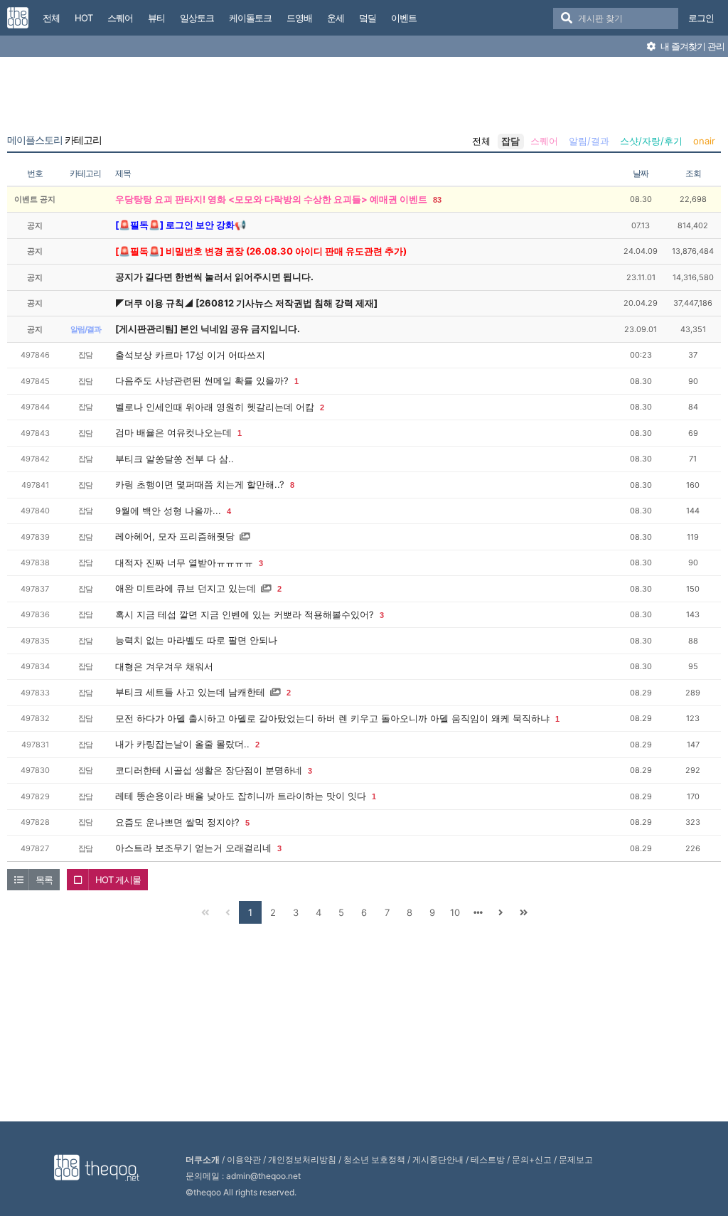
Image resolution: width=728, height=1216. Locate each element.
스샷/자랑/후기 (651, 140)
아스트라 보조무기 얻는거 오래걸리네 (193, 847)
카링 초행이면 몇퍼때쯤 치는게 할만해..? (199, 484)
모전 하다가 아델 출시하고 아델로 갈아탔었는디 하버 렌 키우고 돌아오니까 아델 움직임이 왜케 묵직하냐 (332, 718)
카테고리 (54, 140)
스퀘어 (544, 140)
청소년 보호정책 (374, 1159)
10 (455, 912)
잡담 (510, 140)
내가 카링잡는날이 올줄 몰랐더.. (182, 744)
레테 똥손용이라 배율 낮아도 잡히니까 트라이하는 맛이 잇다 (240, 795)
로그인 (701, 17)
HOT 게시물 (118, 879)
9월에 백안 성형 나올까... (168, 510)
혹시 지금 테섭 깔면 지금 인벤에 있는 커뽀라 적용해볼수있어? (244, 614)
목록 (44, 879)
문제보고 (576, 1159)
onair (704, 140)
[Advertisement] (364, 98)
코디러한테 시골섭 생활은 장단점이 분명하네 (208, 770)
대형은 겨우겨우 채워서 (164, 666)
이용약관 (244, 1159)
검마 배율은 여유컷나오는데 (173, 432)
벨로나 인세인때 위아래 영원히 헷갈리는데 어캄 (214, 406)
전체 (481, 140)
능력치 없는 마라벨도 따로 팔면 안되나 (196, 640)
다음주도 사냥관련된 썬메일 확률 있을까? (202, 380)
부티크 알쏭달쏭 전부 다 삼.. (174, 458)
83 (437, 200)
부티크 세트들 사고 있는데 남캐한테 (190, 692)
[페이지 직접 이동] (477, 912)
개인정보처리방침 (302, 1159)
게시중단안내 (438, 1159)
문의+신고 (532, 1159)
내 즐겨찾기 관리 (691, 46)
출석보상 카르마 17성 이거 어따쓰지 (190, 355)
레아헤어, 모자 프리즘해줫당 (175, 536)
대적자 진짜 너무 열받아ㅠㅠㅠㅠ (184, 562)
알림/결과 (589, 140)
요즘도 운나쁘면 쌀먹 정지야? (177, 822)
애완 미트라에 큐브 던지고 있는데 (185, 588)
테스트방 (488, 1159)
